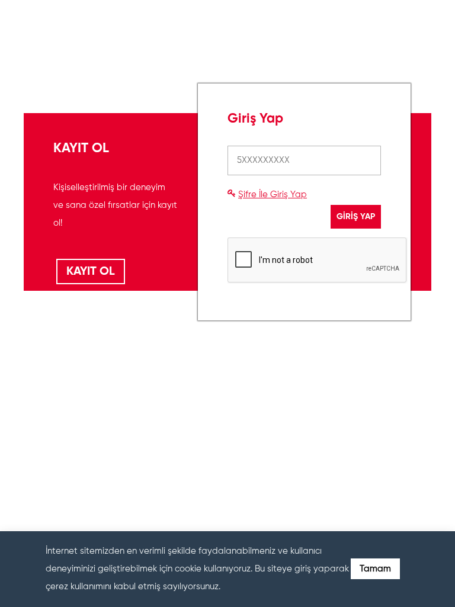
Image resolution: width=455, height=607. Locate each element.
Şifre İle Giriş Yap (272, 194)
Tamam (375, 568)
